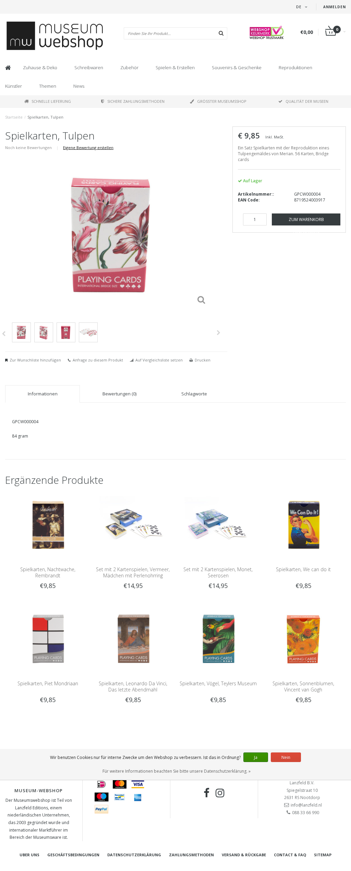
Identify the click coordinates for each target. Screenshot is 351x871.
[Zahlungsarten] (101, 784)
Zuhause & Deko (40, 67)
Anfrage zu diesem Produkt (98, 360)
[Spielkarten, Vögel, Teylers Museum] (218, 638)
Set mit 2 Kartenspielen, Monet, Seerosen (218, 572)
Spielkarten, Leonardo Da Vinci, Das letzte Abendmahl (133, 686)
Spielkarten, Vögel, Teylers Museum (218, 683)
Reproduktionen (295, 67)
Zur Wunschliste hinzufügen (35, 360)
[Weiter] (218, 333)
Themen (47, 86)
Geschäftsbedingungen (73, 854)
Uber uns (29, 854)
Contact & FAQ (290, 854)
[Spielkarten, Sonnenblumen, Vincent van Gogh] (303, 638)
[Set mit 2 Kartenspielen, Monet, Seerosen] (218, 525)
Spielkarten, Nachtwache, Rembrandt (47, 572)
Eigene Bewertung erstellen (88, 147)
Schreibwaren (88, 67)
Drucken (202, 360)
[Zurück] (3, 334)
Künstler (13, 86)
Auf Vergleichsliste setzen (159, 360)
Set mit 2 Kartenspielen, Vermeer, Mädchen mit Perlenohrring (133, 572)
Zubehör (129, 67)
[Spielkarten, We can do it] (303, 525)
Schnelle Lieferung (51, 101)
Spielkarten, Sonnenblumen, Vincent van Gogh (303, 686)
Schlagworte (194, 394)
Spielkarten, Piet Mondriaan (47, 683)
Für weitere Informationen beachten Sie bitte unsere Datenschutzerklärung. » (176, 771)
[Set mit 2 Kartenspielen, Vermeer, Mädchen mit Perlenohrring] (133, 525)
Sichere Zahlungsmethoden (136, 101)
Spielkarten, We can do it (303, 569)
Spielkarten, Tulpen (45, 117)
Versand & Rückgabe (244, 854)
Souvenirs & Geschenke (237, 67)
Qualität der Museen (307, 101)
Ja (255, 757)
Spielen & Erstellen (175, 67)
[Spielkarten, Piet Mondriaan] (48, 638)
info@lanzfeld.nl (306, 805)
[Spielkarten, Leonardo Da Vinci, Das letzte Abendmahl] (133, 638)
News (78, 86)
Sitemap (322, 854)
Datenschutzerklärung (134, 854)
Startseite (14, 117)
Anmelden (334, 6)
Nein (285, 757)
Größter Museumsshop (221, 101)
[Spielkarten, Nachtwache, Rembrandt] (48, 525)
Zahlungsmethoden (191, 854)
